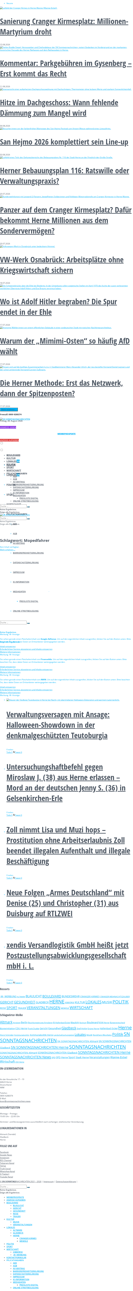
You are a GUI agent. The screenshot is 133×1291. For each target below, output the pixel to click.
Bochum (82, 1022)
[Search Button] (28, 506)
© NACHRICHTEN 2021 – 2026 (20, 1181)
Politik (117, 1034)
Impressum (48, 1181)
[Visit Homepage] (15, 419)
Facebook (4, 1152)
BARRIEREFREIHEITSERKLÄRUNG (28, 484)
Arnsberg (16, 1023)
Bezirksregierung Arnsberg (40, 1022)
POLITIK (10, 464)
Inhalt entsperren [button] (8, 646)
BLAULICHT (34, 996)
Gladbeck (68, 1028)
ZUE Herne (19, 1062)
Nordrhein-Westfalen (102, 1035)
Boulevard (92, 1022)
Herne (125, 1027)
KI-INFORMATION (21, 492)
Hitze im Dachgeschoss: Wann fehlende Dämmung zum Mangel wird (59, 107)
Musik (89, 1034)
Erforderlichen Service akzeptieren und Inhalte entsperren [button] (26, 649)
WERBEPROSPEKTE (15, 1197)
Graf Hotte (82, 1028)
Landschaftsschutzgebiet (64, 1035)
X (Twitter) (4, 1174)
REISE (3, 1008)
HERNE (56, 1001)
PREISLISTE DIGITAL (28, 498)
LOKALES (13, 461)
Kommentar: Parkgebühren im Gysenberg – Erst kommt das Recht (66, 68)
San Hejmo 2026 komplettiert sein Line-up (64, 141)
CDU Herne (21, 1028)
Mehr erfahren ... (9, 409)
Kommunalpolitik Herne (41, 1035)
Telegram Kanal (7, 1163)
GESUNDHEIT (24, 1002)
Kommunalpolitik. (21, 1035)
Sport (71, 1057)
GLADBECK (42, 1002)
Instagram (4, 1157)
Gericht (44, 1028)
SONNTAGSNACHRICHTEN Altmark (18, 1052)
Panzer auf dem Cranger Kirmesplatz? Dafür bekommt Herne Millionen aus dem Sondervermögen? (66, 220)
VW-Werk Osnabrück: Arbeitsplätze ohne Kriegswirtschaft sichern (62, 264)
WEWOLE (65, 1008)
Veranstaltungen (99, 1057)
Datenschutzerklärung (66, 1181)
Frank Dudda (33, 1028)
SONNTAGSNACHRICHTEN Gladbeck (58, 1052)
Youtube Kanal (6, 1176)
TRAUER (22, 1008)
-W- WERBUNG (8, 996)
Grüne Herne (93, 1028)
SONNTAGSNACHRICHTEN (97, 1047)
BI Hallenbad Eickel (61, 1022)
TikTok (3, 1165)
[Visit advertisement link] (24, 590)
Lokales (80, 1034)
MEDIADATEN (19, 495)
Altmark (6, 1022)
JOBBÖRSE (69, 1002)
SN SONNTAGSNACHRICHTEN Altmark (77, 1041)
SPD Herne (62, 1057)
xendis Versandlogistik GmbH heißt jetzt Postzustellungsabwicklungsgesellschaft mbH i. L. (67, 955)
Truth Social (5, 1168)
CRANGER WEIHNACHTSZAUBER (115, 996)
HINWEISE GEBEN (8, 427)
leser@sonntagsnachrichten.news (15, 1101)
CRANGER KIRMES (90, 996)
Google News (6, 1155)
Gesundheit (54, 1028)
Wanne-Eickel (118, 1057)
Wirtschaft (7, 1061)
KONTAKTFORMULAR (16, 1257)
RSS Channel (5, 1160)
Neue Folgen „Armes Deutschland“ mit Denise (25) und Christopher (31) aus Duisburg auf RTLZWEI (65, 903)
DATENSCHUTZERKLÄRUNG (26, 487)
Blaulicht (75, 1022)
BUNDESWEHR (71, 996)
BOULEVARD (13, 455)
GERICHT (6, 1002)
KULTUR (11, 458)
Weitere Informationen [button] (10, 651)
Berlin (24, 1022)
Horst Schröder (7, 1035)
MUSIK (107, 1002)
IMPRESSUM (18, 490)
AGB (15, 533)
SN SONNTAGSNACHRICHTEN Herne (40, 1047)
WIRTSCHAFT (13, 470)
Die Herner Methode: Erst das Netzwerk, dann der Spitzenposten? (61, 387)
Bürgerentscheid (117, 1022)
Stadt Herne (82, 1057)
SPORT (10, 494)
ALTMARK (21, 997)
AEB (15, 476)
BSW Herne (104, 1022)
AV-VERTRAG (19, 543)
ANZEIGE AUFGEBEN (9, 440)
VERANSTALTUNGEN (43, 1007)
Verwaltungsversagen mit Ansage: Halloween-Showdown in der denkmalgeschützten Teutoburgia (58, 724)
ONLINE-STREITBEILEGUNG (26, 501)
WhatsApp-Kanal (7, 1171)
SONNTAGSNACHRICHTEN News (25, 1057)
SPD (53, 1057)
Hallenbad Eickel (109, 1028)
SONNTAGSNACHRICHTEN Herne (104, 1052)
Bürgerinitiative (7, 1028)
